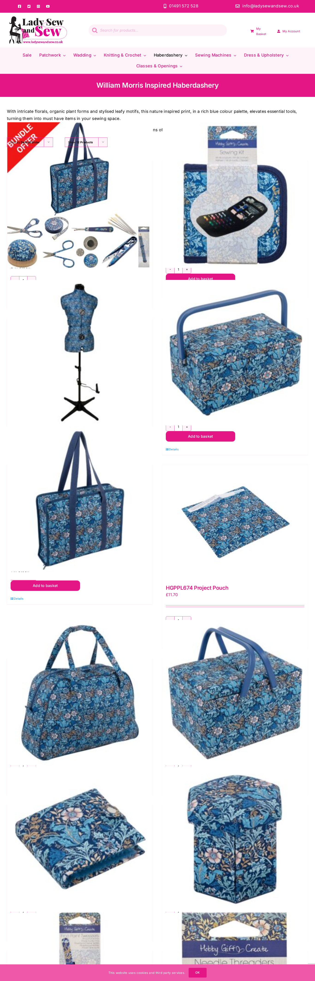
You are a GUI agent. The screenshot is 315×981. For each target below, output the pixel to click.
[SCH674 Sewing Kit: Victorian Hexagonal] (235, 839)
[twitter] (29, 6)
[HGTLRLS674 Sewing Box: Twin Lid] (235, 693)
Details (173, 449)
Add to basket (200, 278)
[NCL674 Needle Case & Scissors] (80, 839)
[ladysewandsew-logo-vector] (38, 18)
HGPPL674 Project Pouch (197, 588)
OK (197, 972)
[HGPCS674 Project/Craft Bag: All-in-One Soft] (80, 499)
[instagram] (38, 6)
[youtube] (47, 6)
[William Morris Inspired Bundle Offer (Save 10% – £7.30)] (80, 195)
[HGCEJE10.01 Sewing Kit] (235, 195)
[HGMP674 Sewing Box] (235, 353)
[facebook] (19, 6)
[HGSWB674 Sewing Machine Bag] (80, 693)
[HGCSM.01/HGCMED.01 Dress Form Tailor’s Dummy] (80, 353)
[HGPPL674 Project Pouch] (235, 522)
